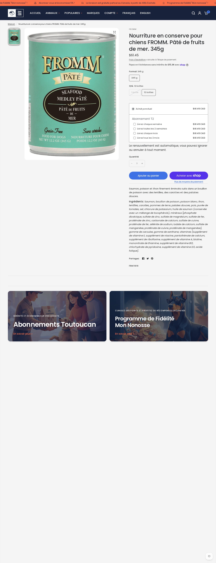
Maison (11, 24)
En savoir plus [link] (22, 334)
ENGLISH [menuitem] (145, 13)
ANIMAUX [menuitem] (51, 13)
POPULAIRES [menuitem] (72, 13)
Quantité (134, 156)
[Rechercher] (193, 13)
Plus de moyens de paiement (188, 182)
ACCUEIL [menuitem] (35, 13)
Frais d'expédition (137, 59)
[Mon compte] (200, 13)
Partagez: (134, 259)
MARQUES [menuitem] (93, 13)
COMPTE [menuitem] (109, 13)
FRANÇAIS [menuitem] (129, 13)
